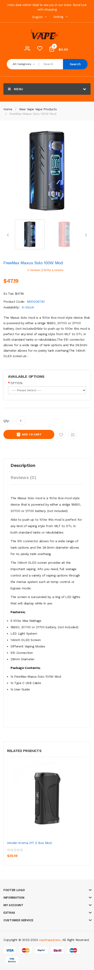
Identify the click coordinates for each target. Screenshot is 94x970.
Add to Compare (72, 434)
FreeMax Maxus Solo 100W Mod (32, 114)
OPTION (16, 383)
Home (7, 109)
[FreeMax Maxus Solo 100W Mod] (30, 234)
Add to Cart (32, 434)
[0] (39, 49)
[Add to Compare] (32, 852)
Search (75, 64)
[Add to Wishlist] (21, 852)
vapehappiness (49, 940)
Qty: (6, 421)
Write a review (53, 270)
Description (22, 465)
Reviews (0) (23, 477)
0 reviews (34, 270)
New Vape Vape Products (38, 109)
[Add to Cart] (11, 852)
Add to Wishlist (61, 434)
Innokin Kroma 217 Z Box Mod (29, 843)
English (38, 17)
